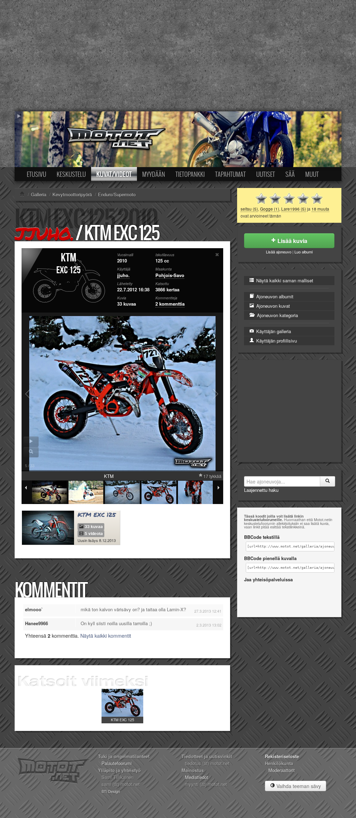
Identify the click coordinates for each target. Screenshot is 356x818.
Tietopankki (190, 174)
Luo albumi (303, 251)
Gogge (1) (269, 209)
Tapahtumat (230, 174)
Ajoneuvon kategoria (277, 315)
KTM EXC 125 (122, 719)
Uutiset (265, 174)
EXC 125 (68, 270)
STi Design (111, 791)
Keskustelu (71, 174)
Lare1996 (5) (293, 209)
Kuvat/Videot (114, 174)
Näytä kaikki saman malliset (284, 280)
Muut (312, 174)
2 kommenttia (170, 303)
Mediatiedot (196, 777)
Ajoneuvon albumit (274, 296)
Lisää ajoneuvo (278, 251)
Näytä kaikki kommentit (105, 635)
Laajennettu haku (261, 490)
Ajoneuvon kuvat (272, 305)
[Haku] (327, 481)
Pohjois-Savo (169, 275)
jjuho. (44, 233)
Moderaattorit (281, 770)
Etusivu (36, 174)
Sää (290, 174)
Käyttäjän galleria (273, 331)
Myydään (153, 174)
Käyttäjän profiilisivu (276, 340)
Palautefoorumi (117, 763)
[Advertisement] (178, 55)
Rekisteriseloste (282, 756)
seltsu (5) (249, 209)
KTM (68, 258)
